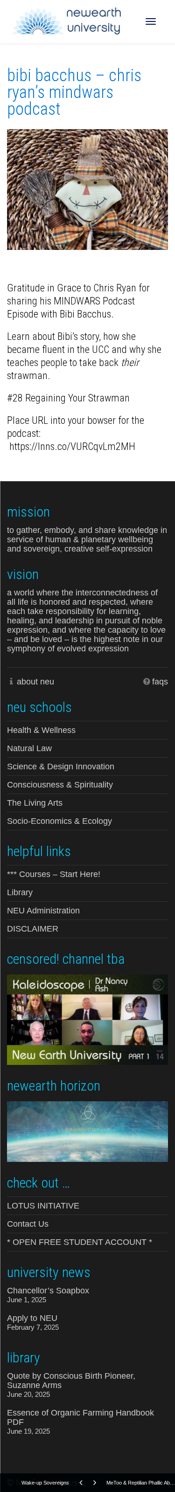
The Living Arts (35, 803)
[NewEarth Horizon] (87, 1130)
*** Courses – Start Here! (53, 874)
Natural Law (29, 748)
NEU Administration (43, 910)
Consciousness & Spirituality (60, 784)
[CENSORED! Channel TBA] (87, 1019)
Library (20, 892)
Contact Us (28, 1224)
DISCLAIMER (32, 928)
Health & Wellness (41, 730)
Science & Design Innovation (60, 766)
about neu (35, 681)
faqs (160, 681)
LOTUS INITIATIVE (43, 1205)
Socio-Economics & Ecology (59, 821)
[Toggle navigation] (150, 21)
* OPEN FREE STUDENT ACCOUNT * (79, 1242)
